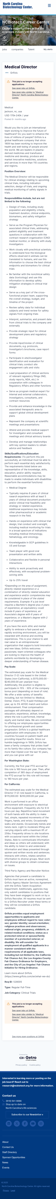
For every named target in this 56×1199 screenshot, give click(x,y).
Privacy (6, 1190)
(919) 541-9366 (14, 1100)
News (5, 1162)
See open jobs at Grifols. (23, 88)
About (5, 1142)
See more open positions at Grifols (28, 1036)
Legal (13, 1190)
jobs (4, 49)
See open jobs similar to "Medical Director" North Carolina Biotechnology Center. (30, 95)
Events (5, 1167)
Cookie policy (34, 1065)
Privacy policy (21, 1065)
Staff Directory (9, 1152)
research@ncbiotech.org (16, 1086)
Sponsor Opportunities (13, 1157)
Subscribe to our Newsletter (26, 1114)
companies (17, 49)
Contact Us (8, 1147)
